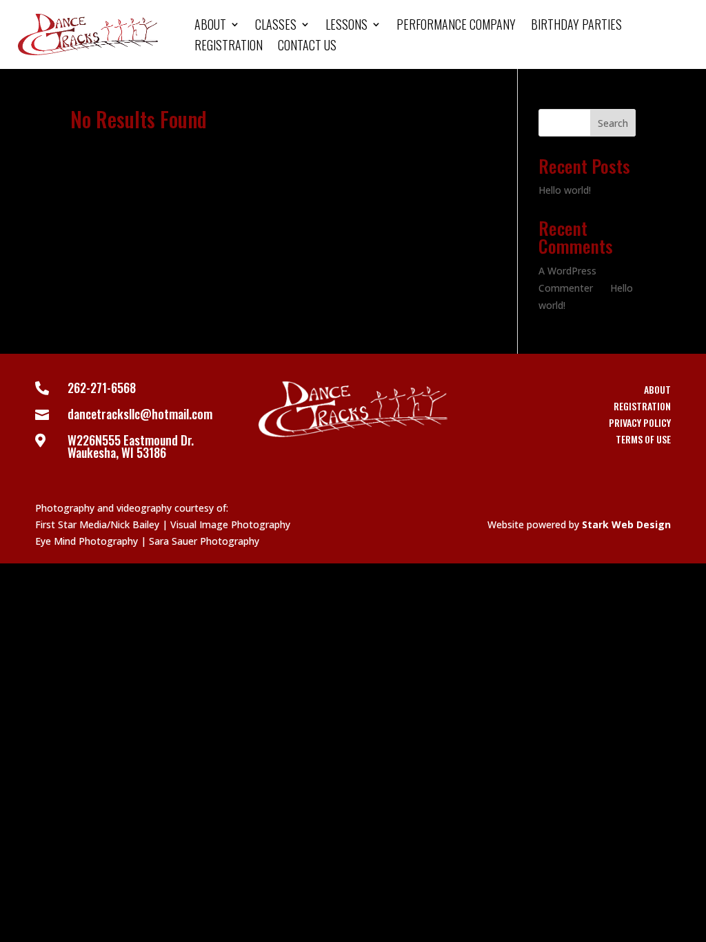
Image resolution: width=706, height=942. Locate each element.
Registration (228, 47)
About (210, 26)
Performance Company (456, 26)
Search (613, 123)
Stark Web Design (626, 524)
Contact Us (307, 47)
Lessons (346, 26)
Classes (275, 26)
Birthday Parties (576, 26)
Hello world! (564, 190)
